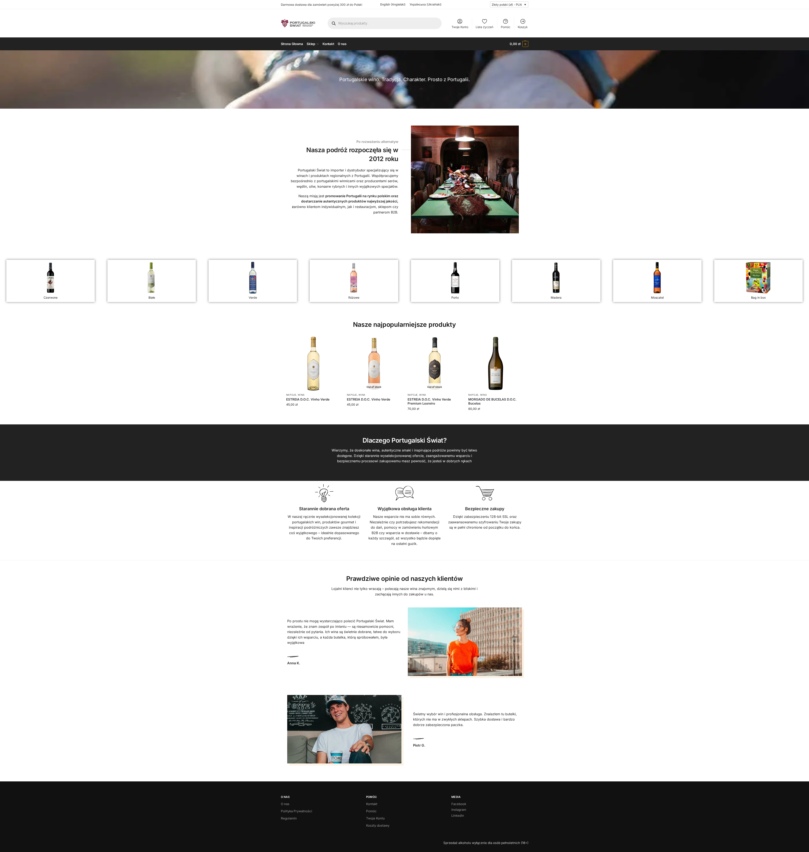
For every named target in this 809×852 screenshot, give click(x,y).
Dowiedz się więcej (374, 414)
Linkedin (457, 816)
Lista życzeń (484, 27)
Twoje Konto (460, 27)
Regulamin (289, 818)
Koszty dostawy (377, 825)
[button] (519, 44)
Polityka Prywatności (296, 811)
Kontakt (371, 804)
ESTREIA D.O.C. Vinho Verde (308, 399)
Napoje (291, 394)
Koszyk (523, 27)
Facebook (458, 804)
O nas (285, 804)
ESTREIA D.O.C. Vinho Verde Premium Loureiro (429, 401)
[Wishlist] (334, 342)
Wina (301, 394)
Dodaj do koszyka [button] (313, 414)
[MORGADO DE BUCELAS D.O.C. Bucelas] (495, 363)
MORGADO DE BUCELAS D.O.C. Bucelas (492, 401)
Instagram (458, 810)
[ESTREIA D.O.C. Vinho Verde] (313, 363)
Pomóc (505, 27)
